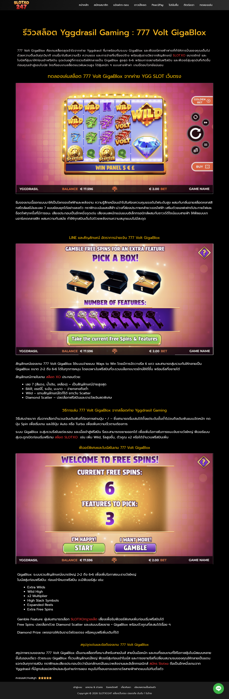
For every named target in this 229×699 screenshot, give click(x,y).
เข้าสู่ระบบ (77, 687)
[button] (218, 688)
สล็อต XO (53, 376)
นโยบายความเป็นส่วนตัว (145, 687)
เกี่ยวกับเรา (126, 687)
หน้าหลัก (84, 5)
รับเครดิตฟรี (112, 687)
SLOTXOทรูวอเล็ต (84, 619)
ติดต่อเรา (189, 5)
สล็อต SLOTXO (66, 437)
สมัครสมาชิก (101, 5)
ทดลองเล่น (206, 5)
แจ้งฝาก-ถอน (121, 5)
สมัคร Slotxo (159, 663)
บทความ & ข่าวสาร (94, 687)
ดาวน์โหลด (140, 5)
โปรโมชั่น (173, 5)
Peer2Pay (157, 5)
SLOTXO (179, 55)
